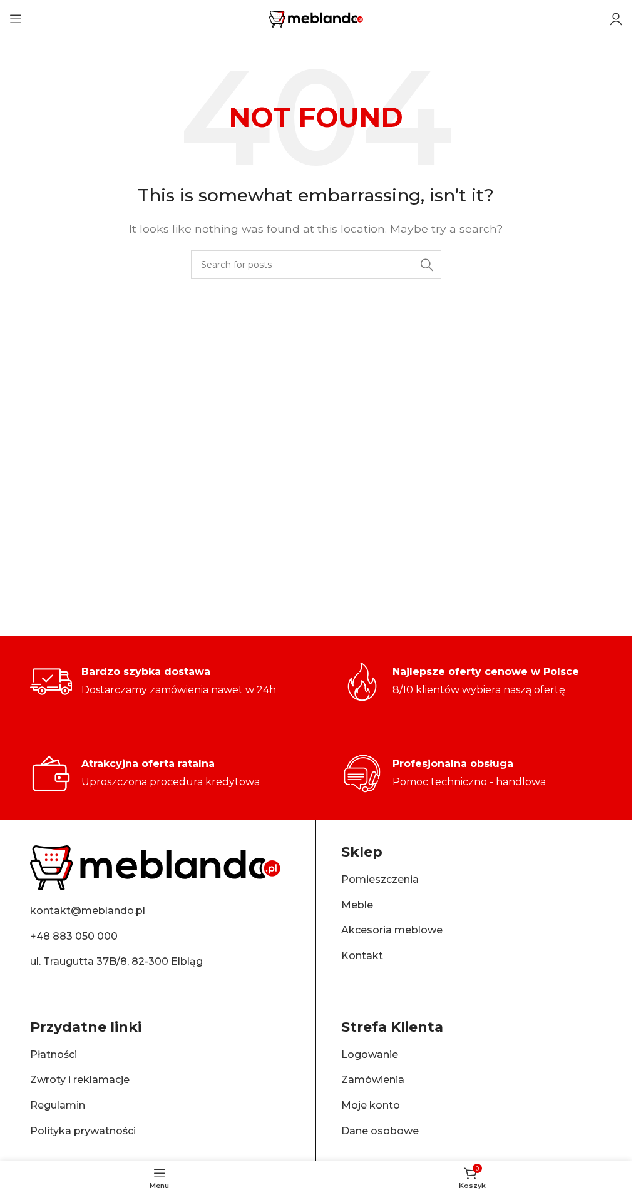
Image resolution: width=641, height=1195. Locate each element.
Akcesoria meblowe (392, 930)
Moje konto (370, 1105)
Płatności (53, 1054)
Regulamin (57, 1105)
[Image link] (155, 867)
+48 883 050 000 (74, 936)
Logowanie (369, 1054)
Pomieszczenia (380, 879)
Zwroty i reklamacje (80, 1080)
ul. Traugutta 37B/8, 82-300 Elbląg (116, 961)
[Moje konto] (615, 18)
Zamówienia (372, 1080)
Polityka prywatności (83, 1131)
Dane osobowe (380, 1131)
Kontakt (362, 956)
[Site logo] (316, 18)
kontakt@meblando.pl (87, 911)
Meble (357, 905)
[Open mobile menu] (15, 18)
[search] (427, 264)
